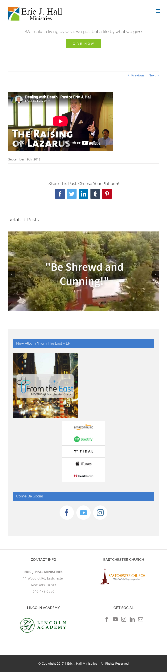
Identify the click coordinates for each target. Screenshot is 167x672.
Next (152, 75)
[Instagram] (100, 512)
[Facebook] (67, 512)
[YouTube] (83, 512)
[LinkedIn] (132, 619)
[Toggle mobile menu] (158, 11)
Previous (137, 75)
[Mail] (140, 619)
